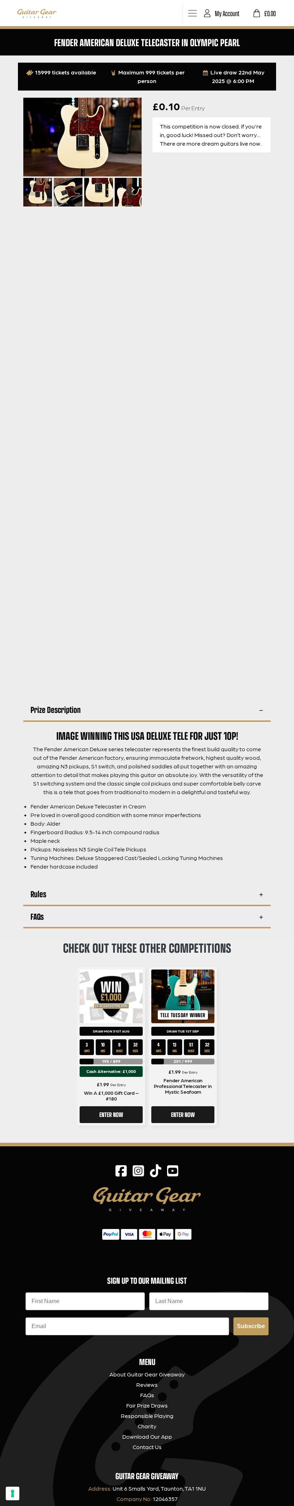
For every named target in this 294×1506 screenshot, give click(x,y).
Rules (38, 894)
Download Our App (147, 1436)
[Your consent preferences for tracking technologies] (12, 1493)
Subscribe (251, 1326)
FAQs (37, 916)
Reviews (147, 1384)
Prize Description (55, 709)
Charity (147, 1426)
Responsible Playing (147, 1415)
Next (132, 190)
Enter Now (111, 1114)
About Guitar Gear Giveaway (147, 1374)
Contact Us (147, 1446)
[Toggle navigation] (192, 13)
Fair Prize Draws (147, 1405)
